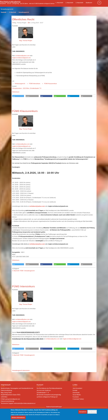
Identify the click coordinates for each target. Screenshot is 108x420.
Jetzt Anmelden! (77, 388)
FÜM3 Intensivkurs (34, 83)
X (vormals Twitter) (78, 399)
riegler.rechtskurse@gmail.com (21, 57)
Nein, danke (92, 412)
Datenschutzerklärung (7, 401)
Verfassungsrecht (20, 83)
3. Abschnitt (79, 2)
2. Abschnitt (69, 2)
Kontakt (75, 390)
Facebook (76, 397)
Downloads (76, 392)
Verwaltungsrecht (29, 270)
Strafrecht (89, 2)
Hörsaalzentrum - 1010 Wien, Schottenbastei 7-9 (26, 88)
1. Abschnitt (59, 2)
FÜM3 (21, 270)
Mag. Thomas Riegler (20, 22)
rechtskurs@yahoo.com (22, 55)
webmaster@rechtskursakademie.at (24, 403)
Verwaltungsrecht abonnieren (21, 370)
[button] (18, 96)
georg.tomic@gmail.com (12, 399)
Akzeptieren (82, 412)
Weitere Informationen (18, 417)
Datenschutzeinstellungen (54, 407)
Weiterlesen (15, 92)
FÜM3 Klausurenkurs (50, 83)
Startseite (3, 12)
